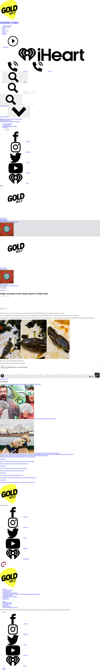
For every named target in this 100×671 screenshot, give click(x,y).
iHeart (4, 669)
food (4, 379)
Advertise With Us (7, 125)
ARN (4, 668)
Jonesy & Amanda (7, 27)
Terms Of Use (6, 599)
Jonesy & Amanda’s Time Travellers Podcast (12, 119)
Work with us (6, 127)
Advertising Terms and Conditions (10, 592)
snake (6, 379)
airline (1, 379)
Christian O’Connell (7, 25)
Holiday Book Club (7, 120)
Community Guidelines (8, 595)
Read (4, 31)
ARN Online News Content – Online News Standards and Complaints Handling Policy (21, 594)
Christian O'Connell (4, 105)
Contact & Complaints (7, 123)
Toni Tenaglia (6, 605)
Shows (4, 28)
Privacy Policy (6, 597)
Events (4, 34)
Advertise (5, 33)
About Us (5, 589)
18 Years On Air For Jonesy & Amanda (11, 121)
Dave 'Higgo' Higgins (7, 603)
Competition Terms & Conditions (10, 126)
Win (3, 29)
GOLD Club (5, 30)
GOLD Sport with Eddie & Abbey (10, 607)
